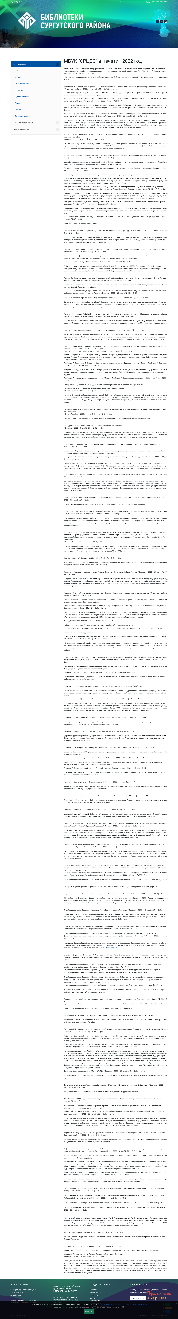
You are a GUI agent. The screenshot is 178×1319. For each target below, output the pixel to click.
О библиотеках (95, 1292)
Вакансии (18, 103)
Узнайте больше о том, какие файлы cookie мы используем (123, 1304)
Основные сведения (23, 116)
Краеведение (95, 1300)
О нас (17, 70)
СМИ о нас (19, 90)
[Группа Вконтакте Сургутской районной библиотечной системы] (161, 21)
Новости (93, 1290)
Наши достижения (22, 83)
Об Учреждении (20, 64)
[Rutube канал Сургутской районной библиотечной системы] (157, 21)
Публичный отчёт (21, 96)
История (18, 77)
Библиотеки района (21, 129)
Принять (89, 1311)
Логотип (18, 109)
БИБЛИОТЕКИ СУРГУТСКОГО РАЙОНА (75, 21)
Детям (92, 1298)
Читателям (94, 1295)
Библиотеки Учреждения (23, 122)
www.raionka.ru (112, 947)
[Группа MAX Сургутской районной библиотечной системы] (165, 21)
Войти (148, 2)
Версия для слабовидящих (159, 1)
